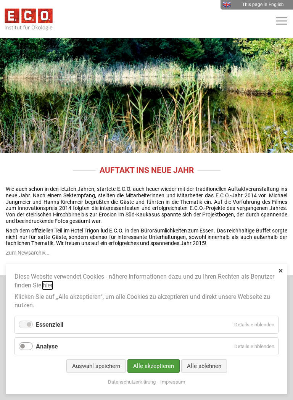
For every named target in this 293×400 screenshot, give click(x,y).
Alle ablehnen (204, 366)
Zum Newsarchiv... (28, 253)
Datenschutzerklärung (132, 382)
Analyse (47, 346)
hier (47, 285)
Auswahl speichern (96, 366)
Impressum (172, 382)
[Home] (26, 29)
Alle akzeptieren (153, 366)
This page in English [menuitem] (263, 4)
